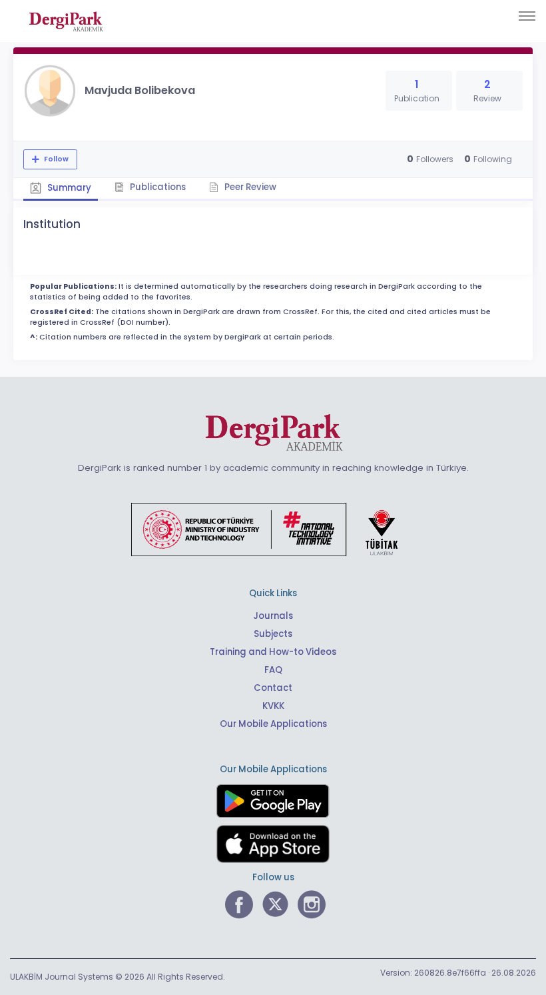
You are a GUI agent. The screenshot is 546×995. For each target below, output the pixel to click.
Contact (273, 688)
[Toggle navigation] (527, 16)
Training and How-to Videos (273, 652)
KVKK (273, 706)
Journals (273, 616)
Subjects (273, 634)
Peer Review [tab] (249, 187)
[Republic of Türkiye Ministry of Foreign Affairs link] (273, 529)
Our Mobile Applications (273, 724)
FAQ (273, 670)
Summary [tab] (68, 187)
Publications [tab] (157, 187)
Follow (55, 159)
